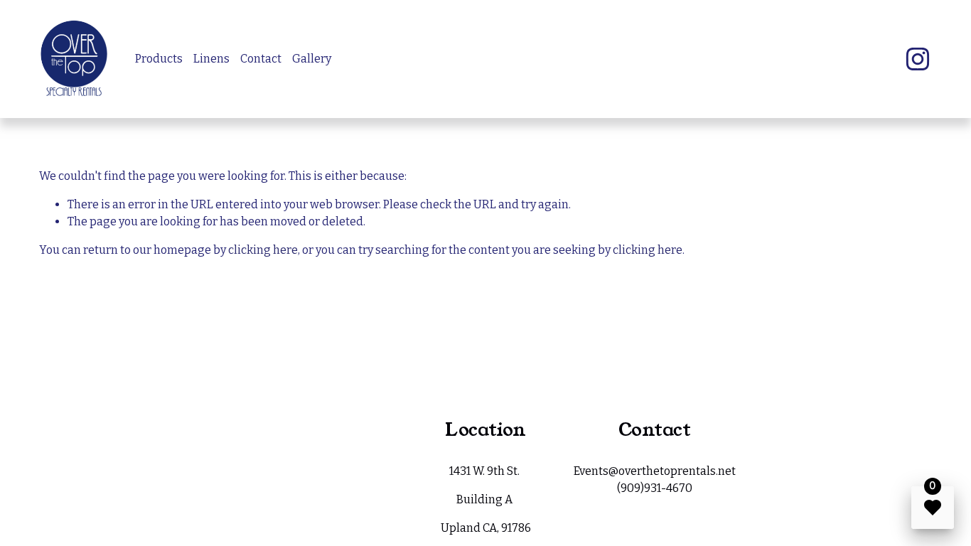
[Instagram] (917, 59)
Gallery (311, 58)
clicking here (263, 250)
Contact (260, 58)
